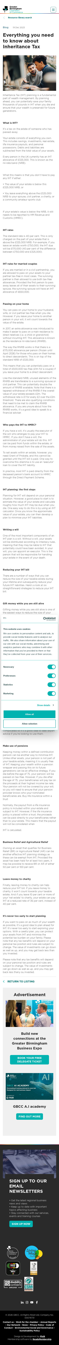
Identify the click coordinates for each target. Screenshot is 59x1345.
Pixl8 (42, 1336)
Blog (5, 27)
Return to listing (21, 981)
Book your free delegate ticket (29, 1059)
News (25, 1325)
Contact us (8, 1322)
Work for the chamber (27, 1322)
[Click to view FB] (37, 1302)
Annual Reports (48, 1322)
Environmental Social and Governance (34, 1328)
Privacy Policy (37, 1325)
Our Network (13, 1325)
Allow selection (29, 723)
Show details (43, 705)
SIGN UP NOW (21, 1223)
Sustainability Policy (29, 1331)
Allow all (29, 714)
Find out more (30, 1116)
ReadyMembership (42, 1339)
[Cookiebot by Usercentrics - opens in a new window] (43, 619)
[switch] (52, 676)
